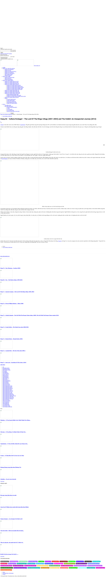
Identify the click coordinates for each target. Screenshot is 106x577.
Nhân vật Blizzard (6, 377)
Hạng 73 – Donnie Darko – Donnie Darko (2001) (11, 338)
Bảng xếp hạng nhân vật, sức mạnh (13, 111)
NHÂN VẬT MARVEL (9, 69)
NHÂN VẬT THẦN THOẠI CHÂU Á (12, 84)
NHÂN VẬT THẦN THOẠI (8, 80)
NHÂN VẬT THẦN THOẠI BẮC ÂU (12, 90)
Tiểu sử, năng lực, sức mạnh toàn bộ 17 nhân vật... (11, 542)
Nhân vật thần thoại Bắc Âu (7, 387)
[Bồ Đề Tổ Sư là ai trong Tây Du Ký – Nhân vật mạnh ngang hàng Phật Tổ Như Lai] (6, 552)
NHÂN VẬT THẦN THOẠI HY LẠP (12, 83)
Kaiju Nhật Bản (5, 372)
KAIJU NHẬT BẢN (11, 100)
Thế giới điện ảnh (6, 403)
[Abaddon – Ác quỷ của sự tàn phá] (6, 476)
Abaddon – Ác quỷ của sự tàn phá (8, 479)
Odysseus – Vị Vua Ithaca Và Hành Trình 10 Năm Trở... (13, 432)
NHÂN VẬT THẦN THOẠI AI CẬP (11, 81)
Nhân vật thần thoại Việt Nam (8, 398)
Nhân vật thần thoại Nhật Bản (8, 393)
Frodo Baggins (4, 158)
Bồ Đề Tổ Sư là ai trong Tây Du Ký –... (9, 554)
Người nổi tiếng (5, 376)
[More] (42, 251)
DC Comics (5, 370)
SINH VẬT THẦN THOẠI (12, 103)
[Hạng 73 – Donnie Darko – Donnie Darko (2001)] (6, 336)
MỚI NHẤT (2, 364)
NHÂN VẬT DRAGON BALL (10, 71)
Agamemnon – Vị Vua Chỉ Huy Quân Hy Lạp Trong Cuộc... (14, 443)
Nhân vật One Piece (6, 383)
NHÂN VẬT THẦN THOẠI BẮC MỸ (12, 91)
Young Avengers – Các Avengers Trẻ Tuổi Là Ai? (11, 518)
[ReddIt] (26, 251)
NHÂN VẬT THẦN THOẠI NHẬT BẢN (15, 86)
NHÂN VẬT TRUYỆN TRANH (9, 68)
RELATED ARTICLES (5, 256)
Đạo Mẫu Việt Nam (6, 368)
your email (12, 56)
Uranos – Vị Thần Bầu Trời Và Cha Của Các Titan (12, 455)
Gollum (1, 124)
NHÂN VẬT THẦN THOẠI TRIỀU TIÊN (15, 88)
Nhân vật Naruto (6, 382)
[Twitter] (10, 251)
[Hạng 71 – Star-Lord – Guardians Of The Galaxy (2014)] (6, 360)
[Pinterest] (14, 251)
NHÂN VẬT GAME (6, 76)
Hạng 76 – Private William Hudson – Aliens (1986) (11, 303)
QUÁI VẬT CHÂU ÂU (11, 101)
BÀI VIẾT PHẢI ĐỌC (9, 106)
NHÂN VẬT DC (8, 70)
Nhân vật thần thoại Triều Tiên (8, 396)
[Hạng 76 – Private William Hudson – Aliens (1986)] (6, 301)
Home (1, 114)
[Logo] (8, 65)
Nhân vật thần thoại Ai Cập (7, 385)
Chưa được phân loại (14, 561)
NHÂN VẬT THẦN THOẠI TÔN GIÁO (12, 93)
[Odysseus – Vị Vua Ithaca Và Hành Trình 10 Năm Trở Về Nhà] (6, 429)
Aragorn (59, 241)
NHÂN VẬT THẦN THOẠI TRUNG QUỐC (15, 87)
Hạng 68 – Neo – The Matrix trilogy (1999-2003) (11, 279)
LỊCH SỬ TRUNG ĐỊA (11, 99)
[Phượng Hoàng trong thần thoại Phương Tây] (6, 465)
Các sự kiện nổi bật (10, 110)
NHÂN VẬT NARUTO (9, 72)
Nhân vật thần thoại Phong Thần (12, 94)
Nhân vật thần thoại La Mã (7, 392)
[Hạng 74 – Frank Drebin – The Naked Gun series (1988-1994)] (6, 324)
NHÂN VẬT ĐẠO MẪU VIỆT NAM (14, 95)
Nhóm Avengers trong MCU (12, 107)
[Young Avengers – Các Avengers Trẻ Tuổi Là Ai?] (6, 516)
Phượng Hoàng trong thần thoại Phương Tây (10, 467)
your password (13, 51)
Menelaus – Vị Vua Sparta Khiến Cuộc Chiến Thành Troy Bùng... (15, 420)
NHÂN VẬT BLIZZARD (9, 77)
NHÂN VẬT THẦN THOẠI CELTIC (12, 97)
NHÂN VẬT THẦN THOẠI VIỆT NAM (14, 89)
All (3, 366)
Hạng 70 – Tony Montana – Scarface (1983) (10, 268)
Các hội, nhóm (9, 109)
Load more (2, 481)
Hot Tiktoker (5, 371)
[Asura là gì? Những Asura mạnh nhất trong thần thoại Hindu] (6, 504)
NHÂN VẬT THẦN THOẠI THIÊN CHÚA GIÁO (16, 96)
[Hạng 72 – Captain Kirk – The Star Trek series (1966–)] (6, 348)
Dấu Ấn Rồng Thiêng (9, 74)
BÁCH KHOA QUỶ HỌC (12, 102)
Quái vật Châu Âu (6, 401)
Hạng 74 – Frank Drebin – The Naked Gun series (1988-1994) (14, 327)
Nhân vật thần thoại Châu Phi (8, 390)
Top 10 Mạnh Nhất (6, 404)
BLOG (4, 104)
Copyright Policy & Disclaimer (8, 573)
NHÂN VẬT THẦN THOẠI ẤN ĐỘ (14, 85)
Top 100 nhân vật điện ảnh (7, 114)
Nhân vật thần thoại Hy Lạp (7, 391)
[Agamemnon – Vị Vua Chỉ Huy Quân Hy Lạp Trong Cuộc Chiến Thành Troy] (6, 441)
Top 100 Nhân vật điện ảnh (7, 247)
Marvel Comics (5, 374)
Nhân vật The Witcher (9, 79)
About (4, 572)
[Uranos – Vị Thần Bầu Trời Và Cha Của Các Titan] (6, 453)
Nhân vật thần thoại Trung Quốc (8, 397)
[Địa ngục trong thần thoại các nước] (6, 493)
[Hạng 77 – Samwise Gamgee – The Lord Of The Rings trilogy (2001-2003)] (6, 289)
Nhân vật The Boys (8, 75)
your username (13, 50)
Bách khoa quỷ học (6, 367)
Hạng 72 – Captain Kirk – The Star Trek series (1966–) (12, 350)
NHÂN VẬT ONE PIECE (9, 73)
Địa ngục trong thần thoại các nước (8, 495)
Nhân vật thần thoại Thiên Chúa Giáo (9, 395)
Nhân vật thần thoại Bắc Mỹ (8, 388)
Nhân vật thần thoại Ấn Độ (7, 386)
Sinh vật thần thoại (6, 402)
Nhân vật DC (5, 378)
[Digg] (38, 251)
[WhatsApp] (18, 251)
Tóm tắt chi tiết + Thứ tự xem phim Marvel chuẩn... (12, 530)
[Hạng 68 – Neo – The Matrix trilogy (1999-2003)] (6, 277)
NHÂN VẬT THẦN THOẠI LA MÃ (11, 82)
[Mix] (34, 251)
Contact (4, 574)
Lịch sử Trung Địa (6, 373)
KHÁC (6, 98)
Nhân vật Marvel (6, 381)
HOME (4, 67)
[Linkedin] (22, 251)
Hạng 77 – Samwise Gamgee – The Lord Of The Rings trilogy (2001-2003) (17, 291)
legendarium (22, 124)
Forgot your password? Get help (6, 53)
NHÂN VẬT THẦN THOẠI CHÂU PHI (12, 92)
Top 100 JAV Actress (6, 405)
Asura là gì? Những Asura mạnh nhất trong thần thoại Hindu (14, 507)
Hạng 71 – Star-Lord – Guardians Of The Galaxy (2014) (13, 362)
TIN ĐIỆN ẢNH (8, 105)
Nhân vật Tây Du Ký (6, 384)
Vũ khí (8, 108)
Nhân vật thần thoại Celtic (7, 389)
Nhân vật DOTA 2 (8, 78)
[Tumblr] (30, 251)
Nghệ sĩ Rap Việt (6, 375)
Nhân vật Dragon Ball (6, 380)
